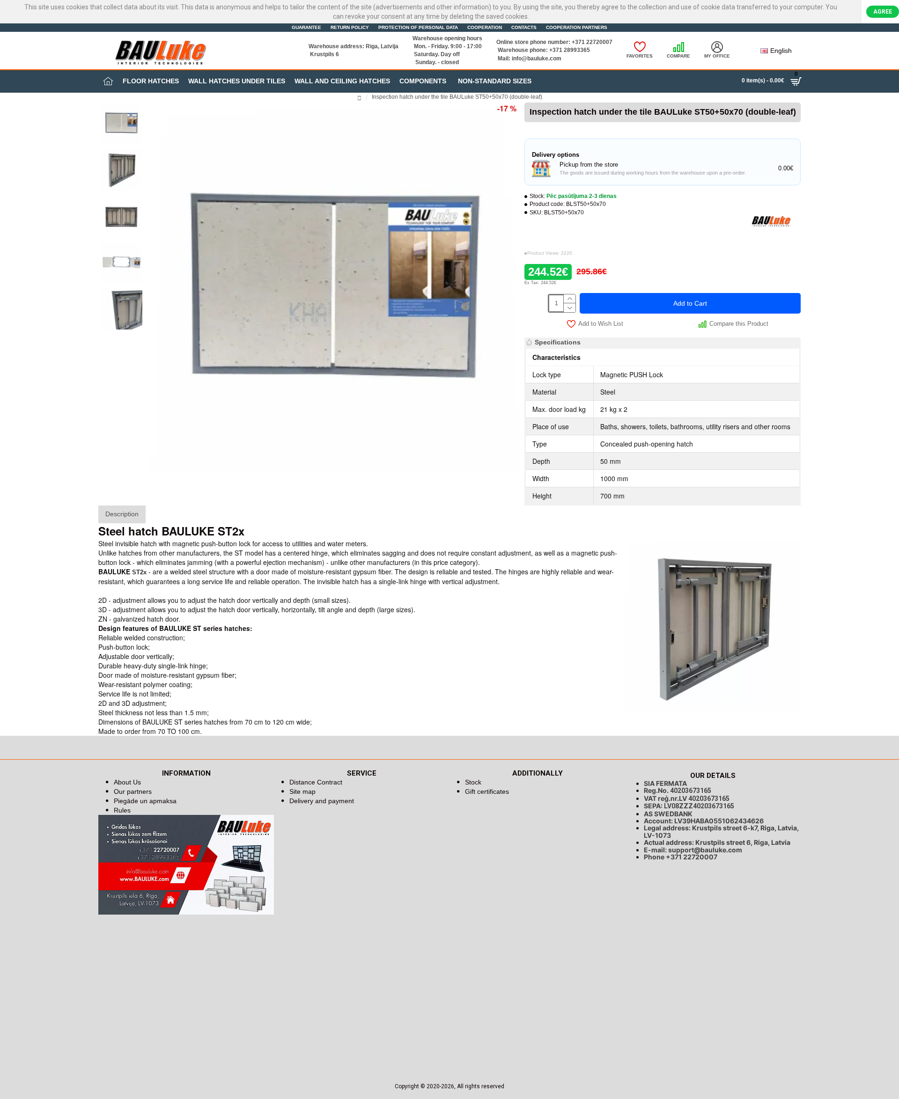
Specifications (558, 342)
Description (122, 514)
